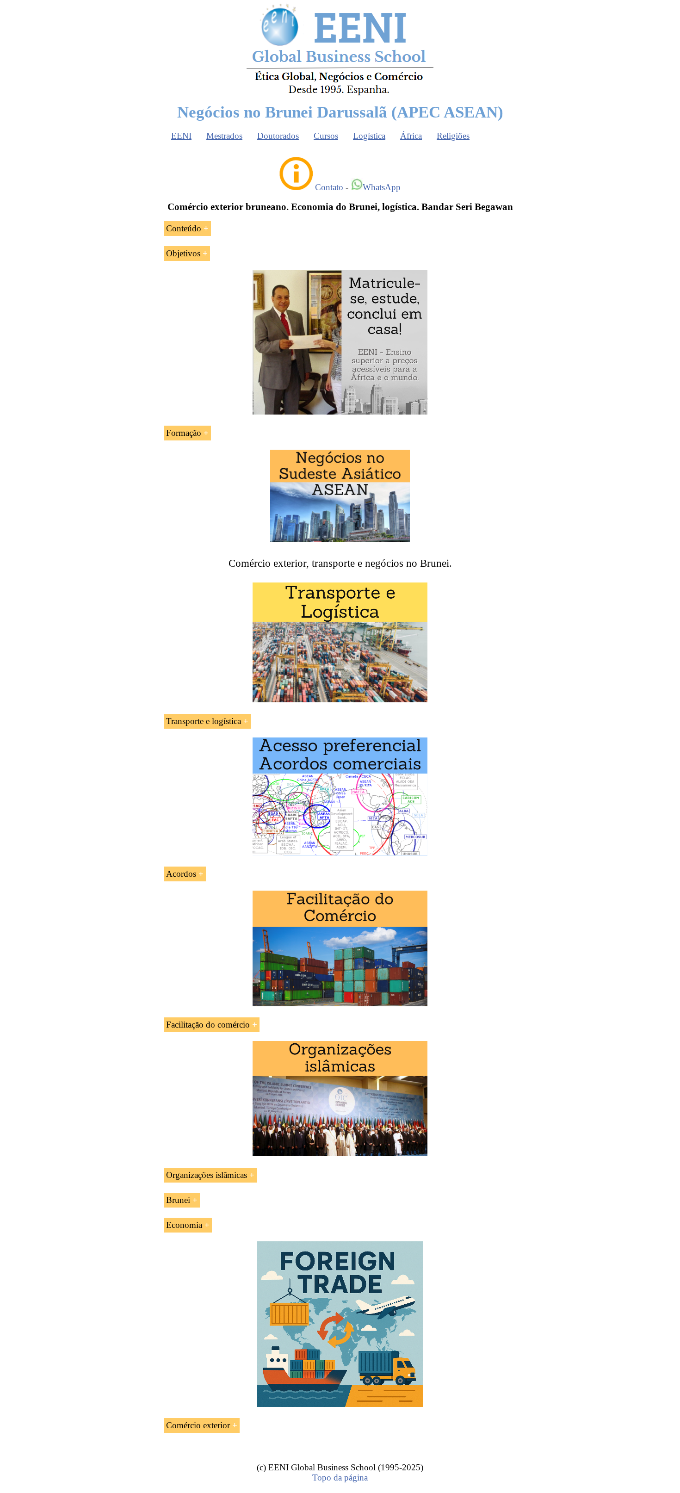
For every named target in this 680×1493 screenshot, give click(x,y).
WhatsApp (382, 187)
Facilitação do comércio (208, 1024)
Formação (183, 433)
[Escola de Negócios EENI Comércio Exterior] (340, 94)
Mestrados (224, 136)
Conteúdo (183, 228)
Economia (184, 1225)
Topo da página (340, 1477)
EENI (181, 136)
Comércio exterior (198, 1425)
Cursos (326, 136)
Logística (369, 136)
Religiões (453, 136)
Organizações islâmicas (206, 1175)
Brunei (178, 1200)
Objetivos (183, 253)
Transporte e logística (203, 721)
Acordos (181, 874)
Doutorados (278, 136)
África (411, 136)
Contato (329, 187)
